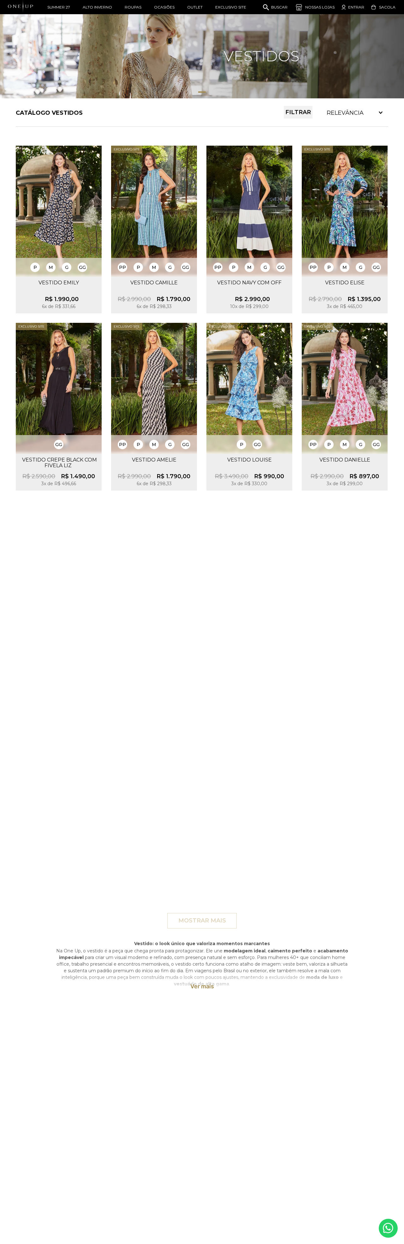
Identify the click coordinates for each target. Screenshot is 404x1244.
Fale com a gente (388, 1228)
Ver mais (202, 986)
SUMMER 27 (58, 7)
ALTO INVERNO (97, 7)
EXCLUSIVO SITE (230, 7)
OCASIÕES (164, 7)
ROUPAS (133, 7)
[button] (35, 267)
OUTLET (195, 7)
